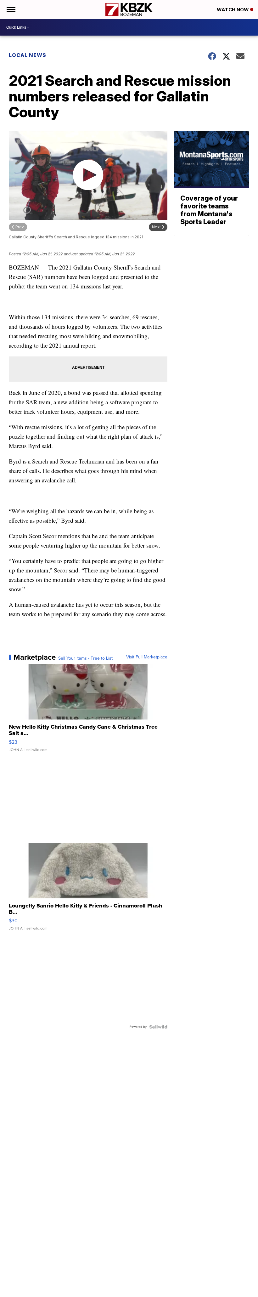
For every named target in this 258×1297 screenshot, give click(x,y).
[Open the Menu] (10, 9)
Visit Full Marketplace (146, 657)
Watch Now (233, 10)
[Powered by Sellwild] (158, 1027)
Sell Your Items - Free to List (85, 658)
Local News (27, 55)
